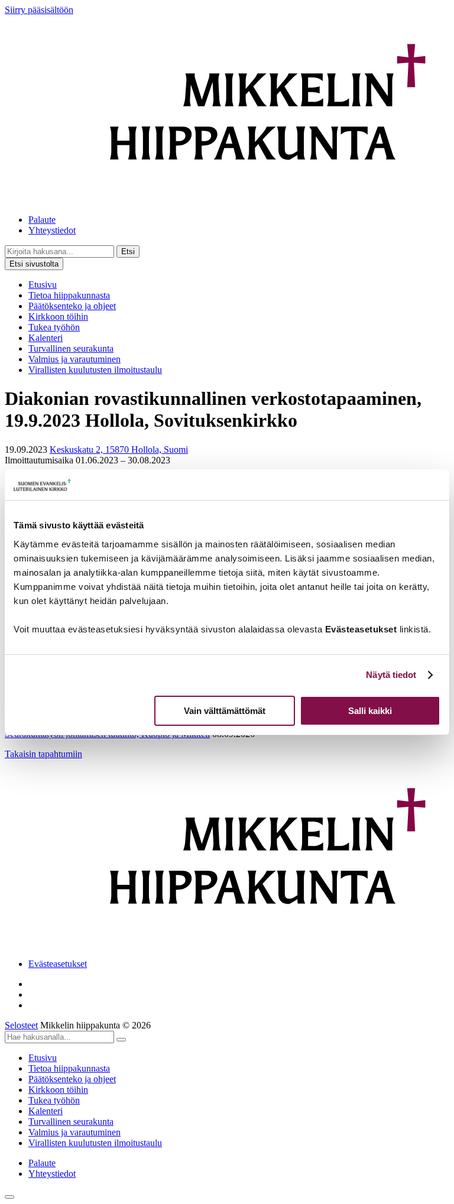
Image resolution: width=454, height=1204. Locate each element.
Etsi (128, 251)
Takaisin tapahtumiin (43, 754)
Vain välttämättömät (224, 711)
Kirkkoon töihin (58, 316)
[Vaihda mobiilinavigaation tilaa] (9, 1197)
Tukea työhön (54, 327)
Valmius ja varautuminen (74, 359)
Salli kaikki (370, 711)
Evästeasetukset (57, 964)
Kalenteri (45, 338)
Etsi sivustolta (34, 263)
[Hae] (121, 1039)
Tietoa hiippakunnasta (69, 295)
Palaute (42, 220)
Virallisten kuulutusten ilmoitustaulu (95, 370)
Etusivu (42, 285)
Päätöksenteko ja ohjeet (72, 306)
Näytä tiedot (391, 675)
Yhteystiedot (52, 230)
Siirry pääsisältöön (39, 10)
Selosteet (21, 1025)
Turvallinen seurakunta (71, 348)
